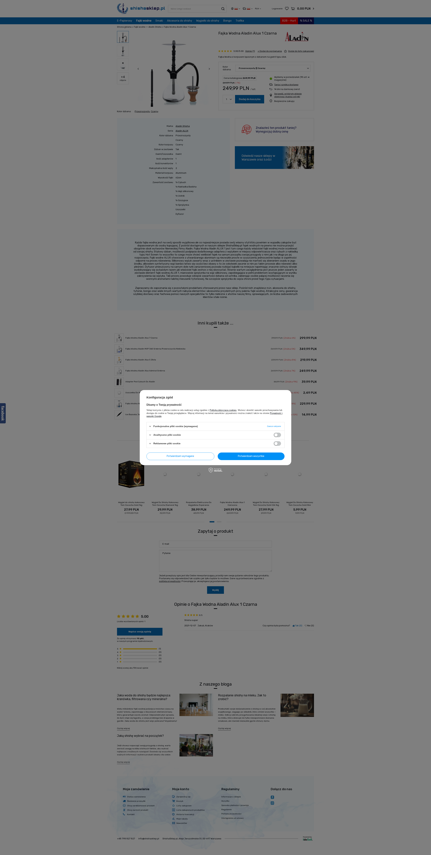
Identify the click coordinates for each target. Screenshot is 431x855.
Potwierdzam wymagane (180, 456)
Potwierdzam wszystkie (251, 456)
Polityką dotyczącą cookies (223, 410)
